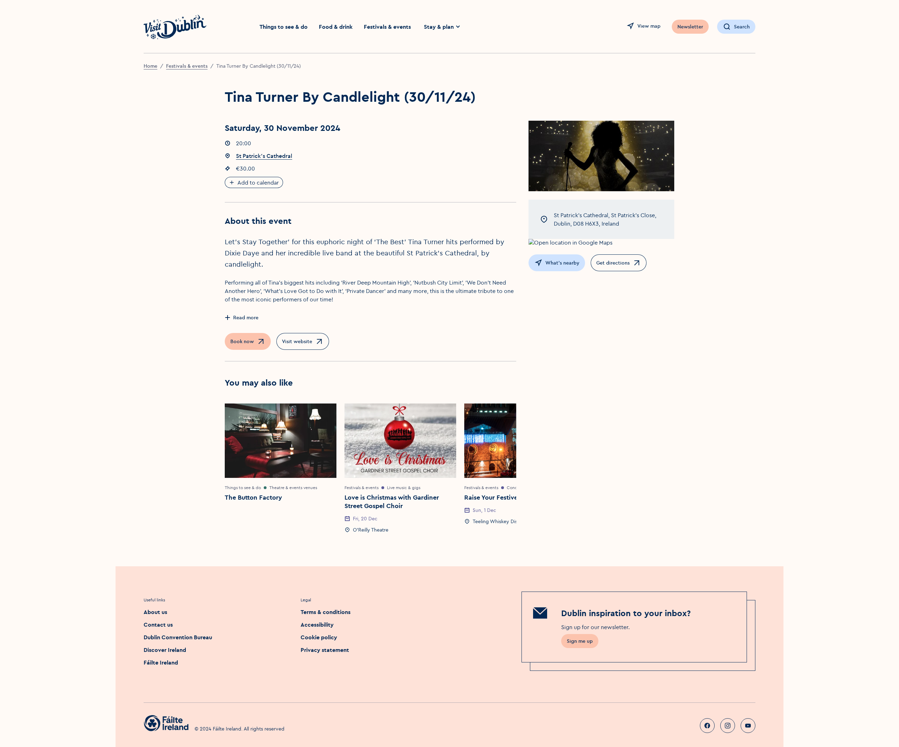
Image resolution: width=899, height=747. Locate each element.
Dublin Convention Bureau (178, 637)
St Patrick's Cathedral (264, 155)
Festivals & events (387, 26)
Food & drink (336, 26)
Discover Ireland (165, 649)
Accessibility (317, 624)
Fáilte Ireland (161, 662)
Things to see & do (284, 26)
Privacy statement (325, 649)
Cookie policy (319, 637)
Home (150, 66)
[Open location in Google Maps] (601, 242)
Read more (245, 317)
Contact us (158, 624)
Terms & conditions (325, 611)
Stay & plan (439, 26)
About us (155, 611)
